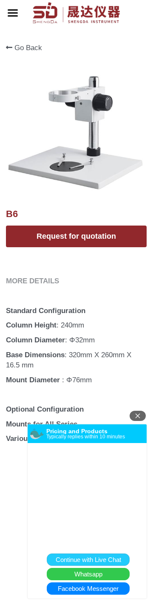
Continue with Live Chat (88, 559)
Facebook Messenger (88, 588)
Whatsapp (88, 574)
